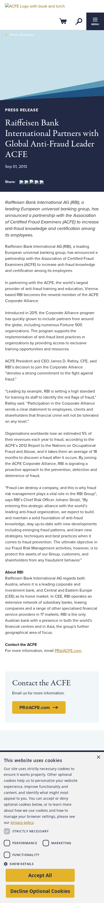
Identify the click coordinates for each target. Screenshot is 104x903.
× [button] (98, 757)
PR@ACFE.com (68, 650)
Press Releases (22, 35)
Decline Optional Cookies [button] (40, 891)
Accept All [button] (40, 875)
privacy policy (22, 822)
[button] (42, 864)
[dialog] (52, 827)
